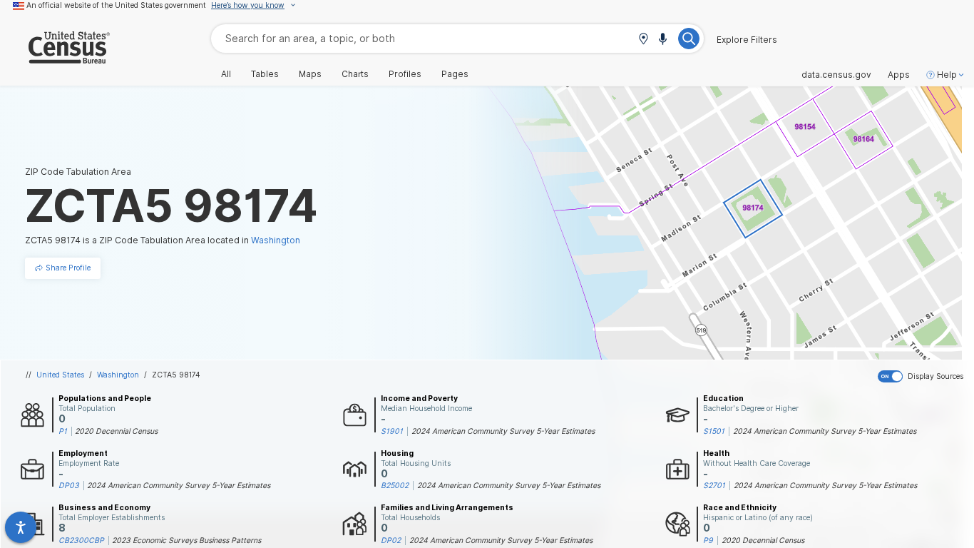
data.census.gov (836, 75)
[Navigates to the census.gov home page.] (55, 58)
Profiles (405, 74)
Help (947, 75)
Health (716, 453)
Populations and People (104, 398)
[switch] (923, 376)
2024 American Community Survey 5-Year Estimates (503, 431)
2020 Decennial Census (116, 431)
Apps (899, 75)
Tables (265, 74)
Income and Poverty (419, 398)
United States (60, 374)
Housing (397, 453)
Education (723, 398)
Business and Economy (104, 507)
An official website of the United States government (116, 5)
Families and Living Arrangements (447, 507)
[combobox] (457, 38)
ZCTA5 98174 (176, 374)
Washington (118, 374)
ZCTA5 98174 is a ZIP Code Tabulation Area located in (162, 240)
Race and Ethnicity (739, 507)
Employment (83, 453)
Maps (310, 74)
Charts (355, 74)
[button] (643, 39)
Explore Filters (747, 40)
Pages (454, 74)
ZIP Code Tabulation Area (78, 171)
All (226, 74)
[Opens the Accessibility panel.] (20, 527)
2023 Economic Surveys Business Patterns (186, 540)
